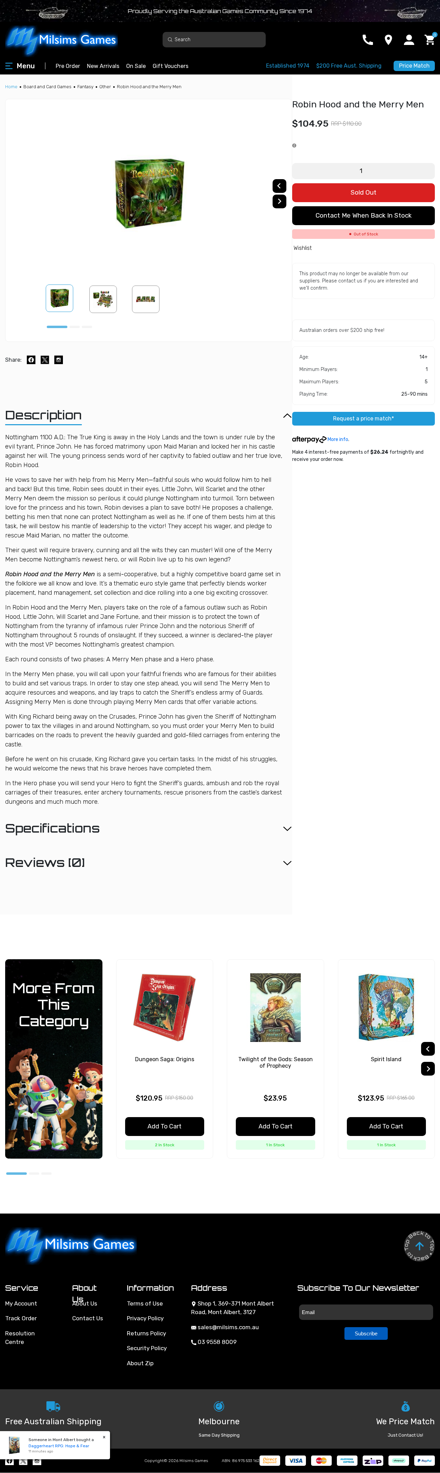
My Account (21, 1303)
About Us (84, 1303)
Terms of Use (145, 1303)
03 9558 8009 (216, 1341)
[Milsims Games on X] (23, 1461)
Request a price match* (363, 418)
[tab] (57, 327)
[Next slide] (279, 201)
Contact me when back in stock (363, 215)
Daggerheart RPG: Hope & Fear (54, 1445)
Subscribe (366, 1333)
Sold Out (363, 192)
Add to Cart (164, 1126)
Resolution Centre (20, 1338)
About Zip (140, 1363)
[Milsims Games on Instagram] (37, 1461)
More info (337, 439)
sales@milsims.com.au (227, 1327)
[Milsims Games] (69, 39)
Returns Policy (146, 1333)
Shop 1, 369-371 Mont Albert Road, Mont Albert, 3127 (232, 1308)
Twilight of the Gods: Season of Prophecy (275, 1062)
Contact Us (87, 1318)
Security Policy (147, 1348)
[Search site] (170, 39)
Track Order (21, 1318)
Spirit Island (386, 1059)
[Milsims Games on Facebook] (9, 1461)
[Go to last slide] (279, 186)
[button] (63, 299)
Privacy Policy (145, 1318)
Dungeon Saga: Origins (164, 1059)
